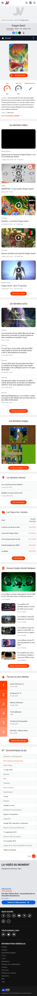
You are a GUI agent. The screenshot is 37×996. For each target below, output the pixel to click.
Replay (17, 187)
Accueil (4, 20)
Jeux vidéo (10, 20)
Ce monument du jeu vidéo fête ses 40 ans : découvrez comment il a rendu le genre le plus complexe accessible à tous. (18, 335)
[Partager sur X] (19, 33)
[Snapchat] (8, 921)
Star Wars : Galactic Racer (19, 731)
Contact (4, 947)
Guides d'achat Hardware (18, 666)
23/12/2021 (32, 533)
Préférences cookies (9, 973)
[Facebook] (3, 916)
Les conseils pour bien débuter (12, 484)
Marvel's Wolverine (16, 703)
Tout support (10, 29)
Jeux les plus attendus (18, 741)
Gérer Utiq (5, 970)
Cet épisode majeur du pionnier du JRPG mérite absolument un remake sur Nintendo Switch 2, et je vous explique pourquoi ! (18, 383)
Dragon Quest (18, 25)
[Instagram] (14, 916)
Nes (29, 29)
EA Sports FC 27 (15, 693)
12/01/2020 (32, 551)
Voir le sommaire (18, 502)
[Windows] (14, 934)
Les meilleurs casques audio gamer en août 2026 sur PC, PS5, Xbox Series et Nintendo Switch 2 (18, 595)
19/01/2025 (32, 527)
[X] (8, 916)
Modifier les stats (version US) (11, 493)
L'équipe (4, 950)
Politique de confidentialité (11, 964)
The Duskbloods (15, 712)
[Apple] (8, 934)
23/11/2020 (32, 539)
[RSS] (24, 916)
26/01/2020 (32, 545)
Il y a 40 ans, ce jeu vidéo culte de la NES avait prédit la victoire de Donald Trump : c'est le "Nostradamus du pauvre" (17, 350)
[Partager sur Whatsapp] (16, 33)
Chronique (15, 219)
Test (7, 83)
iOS (21, 29)
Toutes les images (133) (18, 468)
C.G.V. (4, 958)
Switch (17, 29)
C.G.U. (4, 956)
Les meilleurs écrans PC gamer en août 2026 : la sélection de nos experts (25, 630)
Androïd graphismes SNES (10, 545)
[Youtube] (19, 916)
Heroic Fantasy (8, 788)
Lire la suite (5, 898)
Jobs (3, 982)
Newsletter (5, 976)
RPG (4, 779)
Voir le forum (18, 558)
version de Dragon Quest (9, 533)
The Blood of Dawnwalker (19, 721)
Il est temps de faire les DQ (10, 539)
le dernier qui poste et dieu (10, 527)
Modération (5, 961)
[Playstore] (3, 934)
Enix (5, 761)
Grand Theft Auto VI (17, 684)
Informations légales (9, 953)
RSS (3, 979)
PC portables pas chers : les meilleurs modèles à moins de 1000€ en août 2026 (25, 655)
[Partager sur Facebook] (13, 33)
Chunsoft (11, 761)
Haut (29, 856)
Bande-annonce (20, 75)
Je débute (4, 551)
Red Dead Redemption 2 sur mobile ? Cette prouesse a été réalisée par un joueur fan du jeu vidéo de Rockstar (18, 398)
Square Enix (19, 761)
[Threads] (3, 921)
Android (25, 29)
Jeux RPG (17, 20)
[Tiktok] (29, 916)
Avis (17, 83)
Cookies (4, 967)
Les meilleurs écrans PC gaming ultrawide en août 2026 (26, 642)
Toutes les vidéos (18, 293)
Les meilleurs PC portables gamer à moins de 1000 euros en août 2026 (26, 606)
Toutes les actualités (18, 411)
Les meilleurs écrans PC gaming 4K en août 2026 (25, 618)
